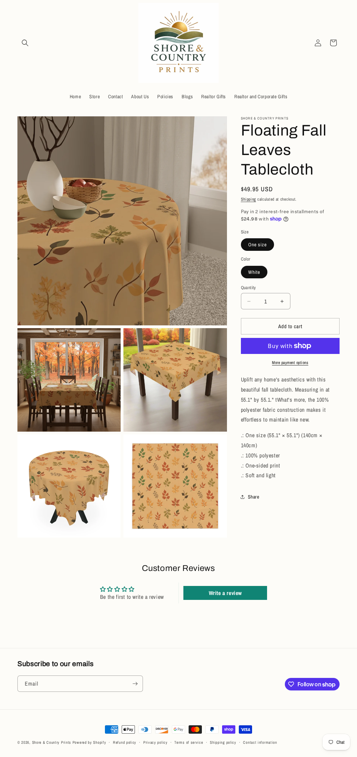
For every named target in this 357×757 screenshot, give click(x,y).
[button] (25, 43)
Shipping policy (223, 742)
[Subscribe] (135, 683)
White (254, 272)
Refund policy (124, 742)
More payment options (290, 362)
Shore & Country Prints (51, 742)
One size (257, 244)
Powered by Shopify (89, 742)
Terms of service (188, 742)
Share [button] (253, 497)
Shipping (248, 199)
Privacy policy (155, 742)
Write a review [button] (225, 593)
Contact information (260, 742)
